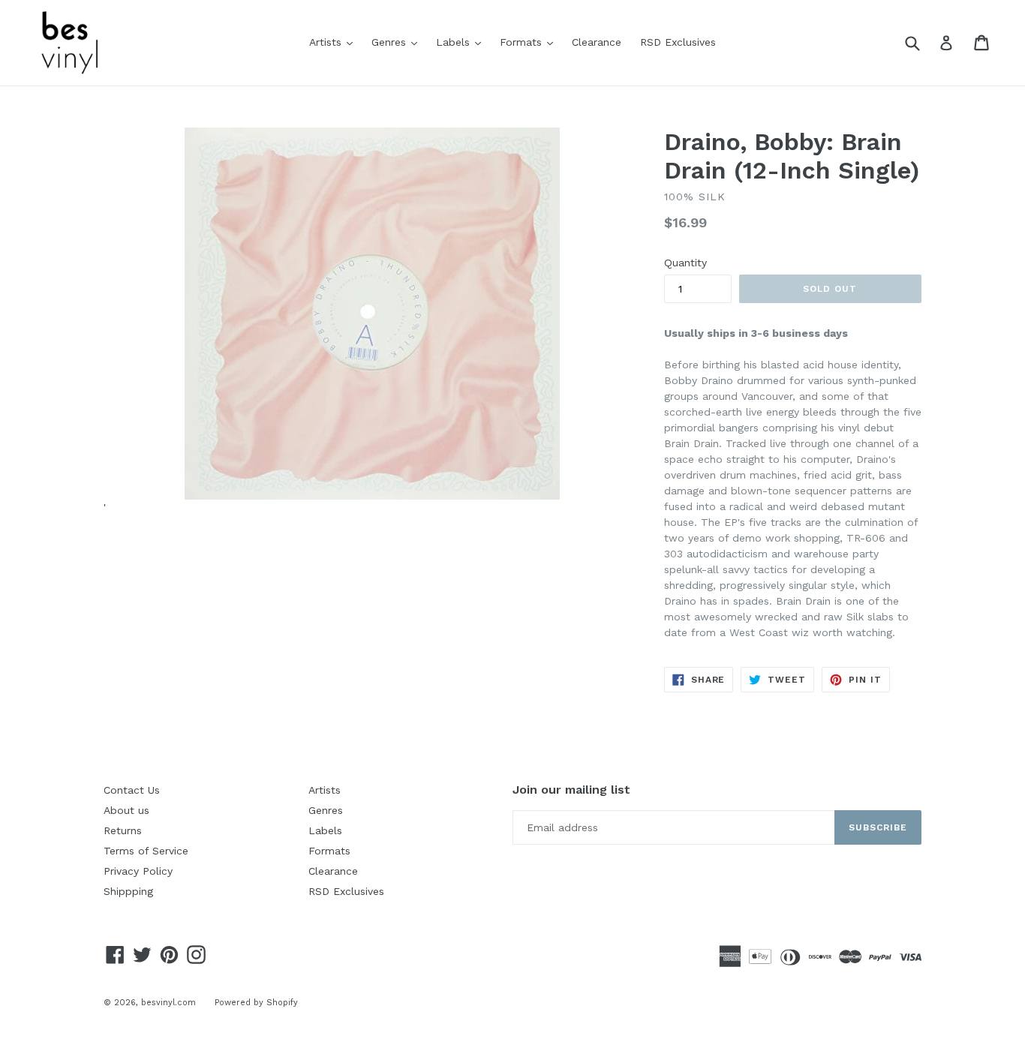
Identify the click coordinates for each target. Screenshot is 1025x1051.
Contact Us (132, 790)
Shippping (128, 891)
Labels (462, 41)
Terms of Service (146, 851)
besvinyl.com (168, 1002)
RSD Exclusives (678, 42)
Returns (123, 830)
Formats (530, 41)
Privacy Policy (138, 871)
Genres (398, 41)
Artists (334, 41)
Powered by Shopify (256, 1002)
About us (126, 810)
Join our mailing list (571, 789)
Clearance (596, 42)
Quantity (685, 263)
